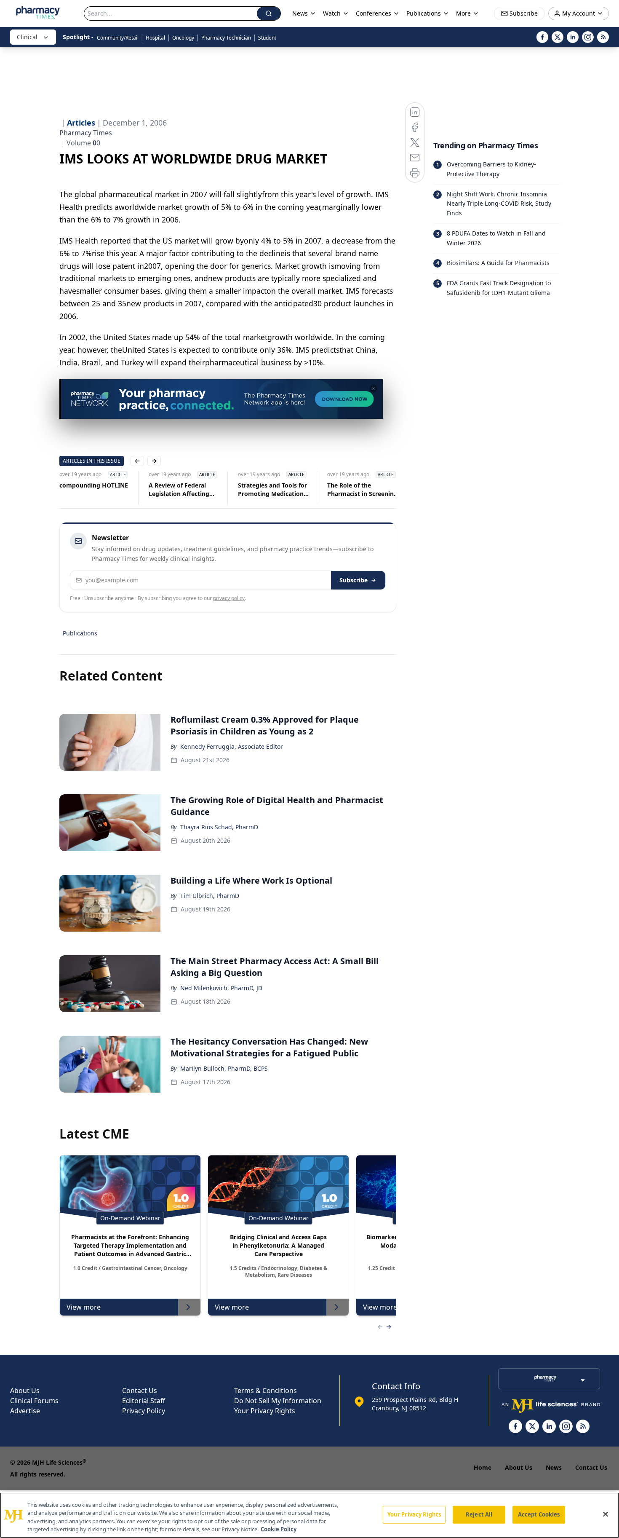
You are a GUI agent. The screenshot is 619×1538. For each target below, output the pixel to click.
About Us (25, 1390)
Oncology (183, 37)
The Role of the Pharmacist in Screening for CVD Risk (362, 489)
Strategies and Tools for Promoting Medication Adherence (272, 489)
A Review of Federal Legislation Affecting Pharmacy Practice (179, 489)
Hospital (155, 37)
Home (482, 1467)
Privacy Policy (143, 1410)
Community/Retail (118, 37)
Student (267, 37)
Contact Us (139, 1390)
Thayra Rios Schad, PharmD (219, 827)
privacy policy (229, 598)
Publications (80, 633)
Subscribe (353, 580)
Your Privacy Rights (264, 1410)
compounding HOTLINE (93, 485)
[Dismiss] (373, 388)
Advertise (25, 1410)
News (554, 1467)
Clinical (27, 37)
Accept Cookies (539, 1514)
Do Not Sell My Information (277, 1400)
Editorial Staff (143, 1400)
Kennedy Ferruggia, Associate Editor (231, 746)
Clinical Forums (34, 1400)
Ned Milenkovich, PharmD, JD (221, 988)
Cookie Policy (278, 1529)
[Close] (605, 1514)
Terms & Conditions (265, 1390)
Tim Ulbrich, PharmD (209, 896)
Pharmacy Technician (226, 37)
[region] (309, 1515)
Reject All (479, 1514)
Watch (332, 13)
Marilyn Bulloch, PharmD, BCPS (224, 1068)
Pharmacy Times (85, 132)
